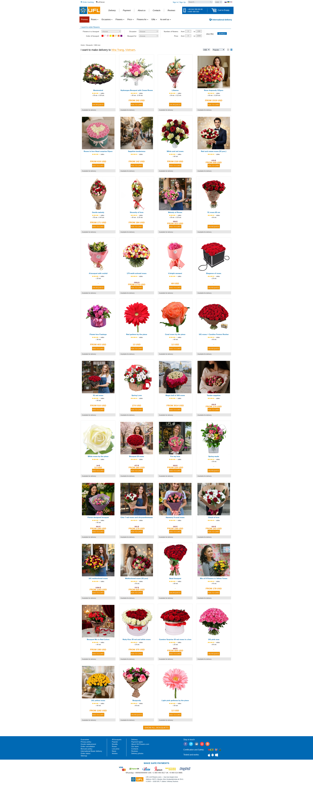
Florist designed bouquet (98, 517)
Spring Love (137, 395)
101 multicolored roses (98, 578)
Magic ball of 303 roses (175, 395)
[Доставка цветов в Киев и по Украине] (225, 2)
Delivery (134, 739)
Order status (85, 753)
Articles (114, 753)
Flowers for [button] (142, 19)
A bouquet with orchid (98, 273)
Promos (84, 19)
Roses (114, 746)
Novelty (115, 744)
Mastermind (98, 90)
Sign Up (182, 2)
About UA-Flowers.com (140, 744)
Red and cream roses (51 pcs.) (213, 151)
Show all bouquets (157, 727)
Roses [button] (94, 19)
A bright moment (175, 273)
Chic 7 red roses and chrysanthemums (137, 517)
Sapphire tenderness (136, 151)
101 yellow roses (98, 700)
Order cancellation (88, 746)
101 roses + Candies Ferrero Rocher (214, 334)
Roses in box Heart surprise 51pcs (98, 151)
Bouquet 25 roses (136, 456)
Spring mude (213, 456)
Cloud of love (213, 517)
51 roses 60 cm (213, 212)
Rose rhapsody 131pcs (213, 90)
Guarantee (85, 739)
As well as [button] (165, 19)
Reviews (134, 751)
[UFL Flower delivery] (89, 10)
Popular (115, 742)
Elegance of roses (213, 273)
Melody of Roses (175, 212)
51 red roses (98, 395)
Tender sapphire (213, 395)
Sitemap (84, 756)
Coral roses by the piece (175, 334)
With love (97, 45)
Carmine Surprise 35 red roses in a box (175, 639)
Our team (135, 746)
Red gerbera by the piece (136, 334)
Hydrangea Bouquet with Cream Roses (137, 90)
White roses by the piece (98, 456)
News (114, 751)
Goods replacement (88, 744)
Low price (115, 749)
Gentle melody (98, 212)
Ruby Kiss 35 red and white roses (137, 639)
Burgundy (137, 700)
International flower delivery (91, 751)
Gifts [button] (153, 19)
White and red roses (175, 151)
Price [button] (129, 19)
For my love (175, 456)
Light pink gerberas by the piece (175, 700)
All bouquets (116, 739)
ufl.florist (101, 2)
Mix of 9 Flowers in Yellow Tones (213, 578)
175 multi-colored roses (136, 273)
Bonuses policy (86, 749)
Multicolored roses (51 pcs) (136, 578)
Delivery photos (137, 753)
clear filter (210, 34)
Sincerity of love (136, 212)
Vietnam (130, 49)
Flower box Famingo (98, 334)
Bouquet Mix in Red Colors (98, 639)
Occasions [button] (106, 19)
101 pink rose (213, 639)
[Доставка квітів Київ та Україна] (228, 2)
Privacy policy (86, 742)
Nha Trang (118, 49)
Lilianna (175, 90)
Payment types (137, 742)
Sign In (175, 2)
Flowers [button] (119, 19)
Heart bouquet (175, 578)
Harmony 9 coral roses (175, 517)
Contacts (134, 749)
